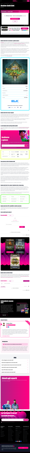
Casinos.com (2, 3)
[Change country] (24, 1)
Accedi (15, 21)
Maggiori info (25, 28)
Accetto (23, 447)
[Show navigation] (1, 1)
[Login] (26, 1)
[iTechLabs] (18, 108)
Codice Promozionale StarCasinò (25, 429)
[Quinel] (15, 108)
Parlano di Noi (2, 432)
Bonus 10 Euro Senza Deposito (18, 430)
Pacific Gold (19, 43)
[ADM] (9, 108)
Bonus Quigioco (17, 438)
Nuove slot (4, 315)
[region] (15, 225)
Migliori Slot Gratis (25, 436)
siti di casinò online (9, 55)
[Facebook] (20, 441)
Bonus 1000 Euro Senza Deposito (18, 428)
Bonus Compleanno (18, 435)
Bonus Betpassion (17, 439)
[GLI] (21, 108)
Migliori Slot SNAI (25, 437)
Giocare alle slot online (6, 3)
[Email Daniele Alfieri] (7, 327)
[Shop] (23, 1)
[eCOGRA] (12, 108)
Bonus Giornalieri (17, 434)
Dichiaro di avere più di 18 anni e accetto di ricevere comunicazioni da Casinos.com (9, 147)
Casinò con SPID (10, 429)
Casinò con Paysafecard (10, 435)
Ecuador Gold (16, 43)
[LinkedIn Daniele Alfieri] (8, 327)
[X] (19, 441)
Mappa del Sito (2, 436)
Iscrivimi (26, 145)
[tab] (3, 286)
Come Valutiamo (2, 431)
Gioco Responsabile (3, 435)
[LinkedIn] (16, 441)
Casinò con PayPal (10, 434)
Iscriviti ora (25, 419)
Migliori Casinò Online (10, 430)
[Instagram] (17, 441)
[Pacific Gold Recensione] (10, 246)
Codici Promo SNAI (25, 431)
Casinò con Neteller (10, 438)
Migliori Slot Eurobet (25, 441)
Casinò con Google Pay (10, 440)
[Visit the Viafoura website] (27, 290)
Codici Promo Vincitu (25, 432)
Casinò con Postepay (10, 439)
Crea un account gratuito (15, 18)
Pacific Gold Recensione (10, 240)
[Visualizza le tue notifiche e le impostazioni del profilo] (28, 230)
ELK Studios (2, 42)
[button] (12, 221)
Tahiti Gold (22, 43)
